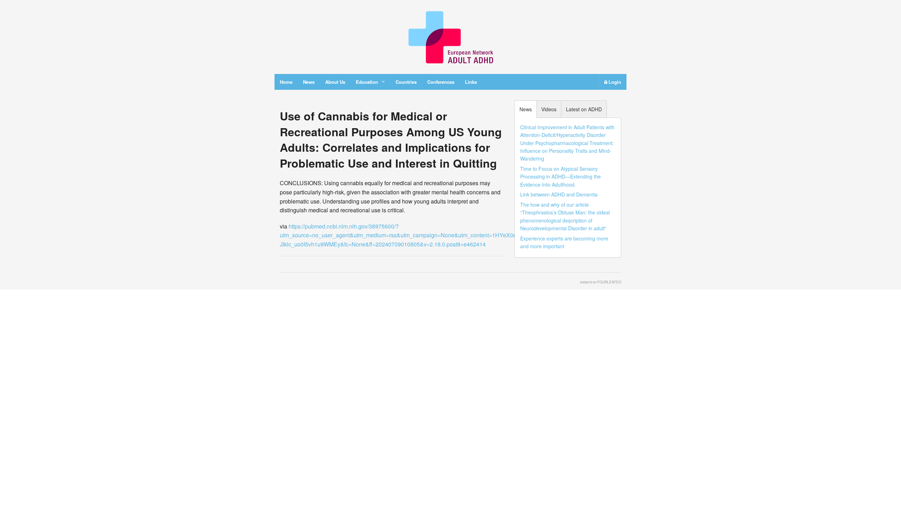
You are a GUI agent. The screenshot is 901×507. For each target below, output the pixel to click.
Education (367, 82)
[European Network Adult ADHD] (450, 36)
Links (471, 82)
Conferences (440, 82)
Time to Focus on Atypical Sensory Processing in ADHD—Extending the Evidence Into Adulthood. (560, 176)
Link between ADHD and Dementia (559, 194)
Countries (406, 82)
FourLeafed (609, 282)
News (309, 82)
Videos (548, 109)
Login (614, 82)
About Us (335, 82)
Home (286, 82)
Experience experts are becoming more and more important (564, 242)
